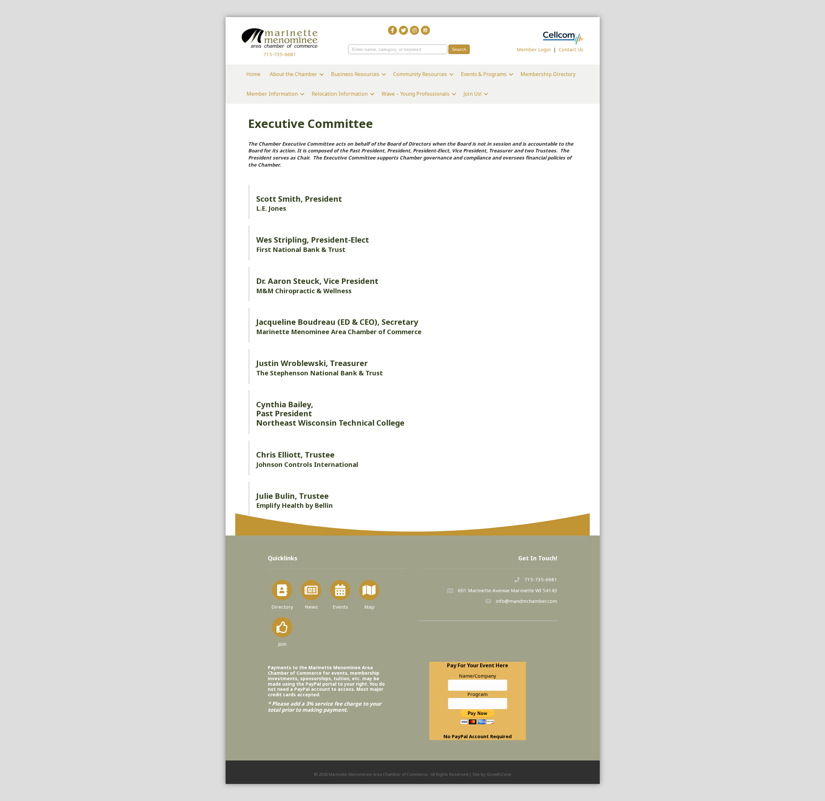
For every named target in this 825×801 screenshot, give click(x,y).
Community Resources (420, 74)
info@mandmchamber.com (526, 601)
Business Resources (355, 74)
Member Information (272, 93)
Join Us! (472, 93)
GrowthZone (499, 774)
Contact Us (571, 49)
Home (253, 74)
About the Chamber (293, 74)
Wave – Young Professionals (416, 93)
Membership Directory (548, 74)
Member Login (534, 49)
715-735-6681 (279, 54)
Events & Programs (484, 74)
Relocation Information (340, 93)
